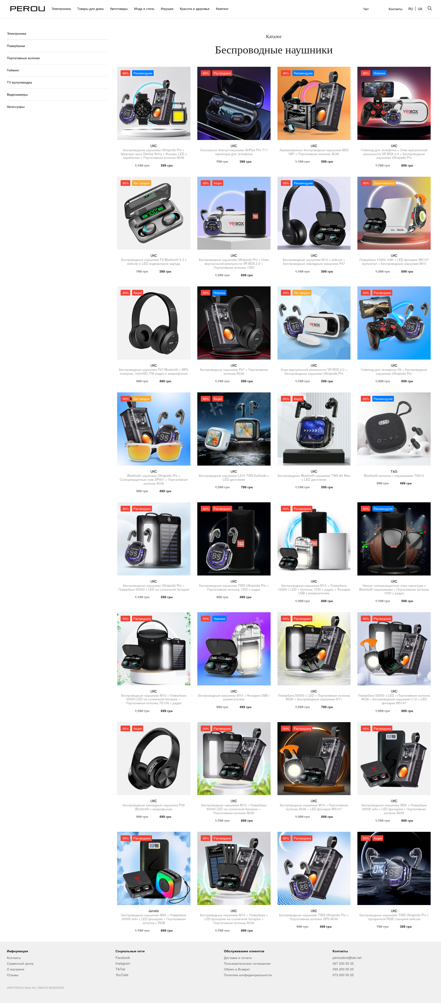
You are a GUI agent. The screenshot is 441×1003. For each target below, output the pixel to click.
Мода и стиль (144, 8)
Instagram (123, 963)
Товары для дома (90, 8)
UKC (153, 145)
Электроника (61, 8)
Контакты (395, 8)
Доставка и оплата (238, 957)
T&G (394, 471)
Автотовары (119, 8)
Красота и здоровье (194, 8)
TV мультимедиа (19, 82)
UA (420, 8)
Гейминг (13, 70)
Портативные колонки (23, 58)
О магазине (15, 969)
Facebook (123, 957)
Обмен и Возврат (237, 969)
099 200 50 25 (343, 969)
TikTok (120, 969)
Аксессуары (16, 107)
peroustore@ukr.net (347, 957)
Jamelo (153, 910)
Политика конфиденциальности (248, 974)
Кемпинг (222, 8)
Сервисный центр (20, 963)
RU (410, 8)
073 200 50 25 (343, 974)
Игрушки (167, 8)
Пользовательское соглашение (247, 963)
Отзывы (12, 974)
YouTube (122, 974)
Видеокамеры (17, 94)
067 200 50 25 (343, 963)
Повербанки (16, 46)
